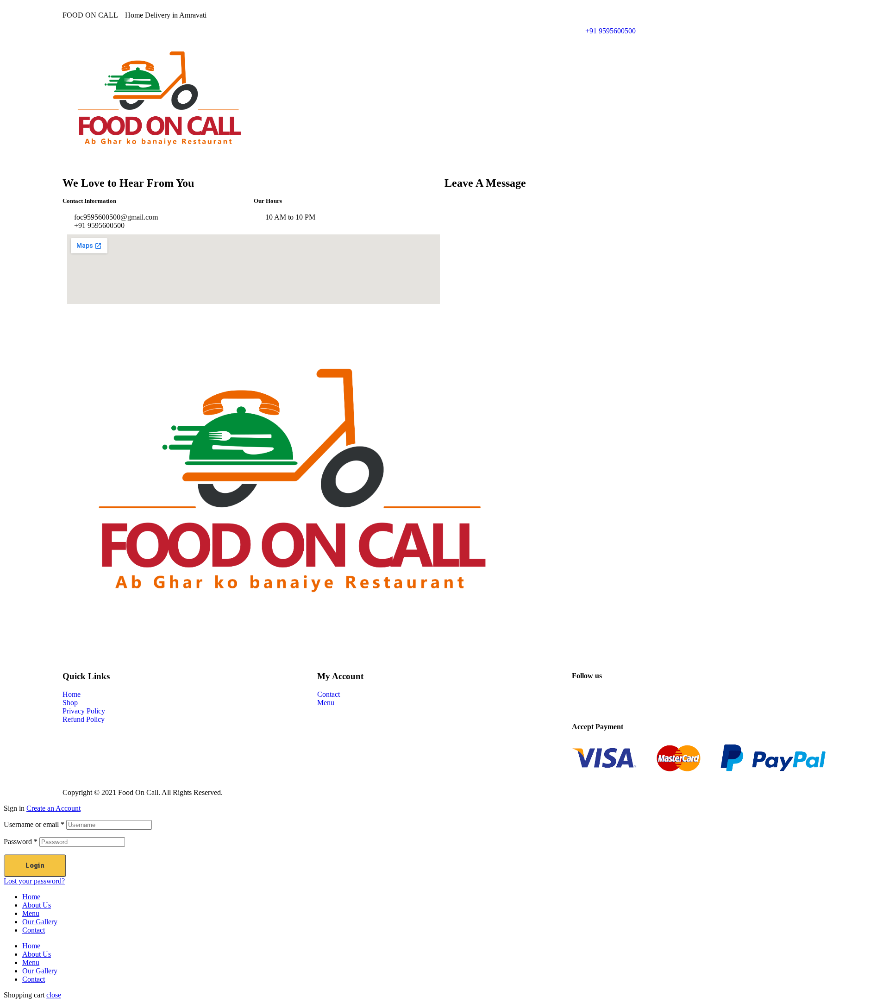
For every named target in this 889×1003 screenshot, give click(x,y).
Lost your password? (34, 881)
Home (31, 897)
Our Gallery (39, 922)
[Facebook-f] (583, 700)
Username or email (34, 824)
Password (21, 841)
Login (34, 865)
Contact (33, 930)
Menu (30, 913)
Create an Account (53, 808)
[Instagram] (633, 700)
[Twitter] (608, 700)
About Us (36, 905)
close (53, 995)
